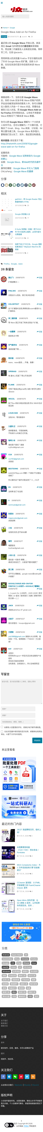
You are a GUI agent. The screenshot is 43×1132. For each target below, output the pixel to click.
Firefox (7, 264)
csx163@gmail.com (16, 459)
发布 (2, 1042)
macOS (5, 967)
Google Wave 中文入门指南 (26, 168)
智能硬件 (14, 984)
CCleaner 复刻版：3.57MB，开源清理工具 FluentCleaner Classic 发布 (29, 885)
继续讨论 (4, 1026)
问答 (30, 996)
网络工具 (31, 992)
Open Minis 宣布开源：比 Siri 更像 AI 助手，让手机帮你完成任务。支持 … (28, 903)
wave (20, 264)
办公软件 (34, 971)
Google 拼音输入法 (22, 214)
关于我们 (4, 1021)
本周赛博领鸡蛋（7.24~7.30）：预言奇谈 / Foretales (28, 850)
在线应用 (12, 975)
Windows (6, 971)
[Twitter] (27, 1076)
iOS (12, 963)
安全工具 (31, 975)
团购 (4, 975)
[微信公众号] (15, 1076)
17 (28, 218)
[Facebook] (3, 1076)
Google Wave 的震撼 (23, 171)
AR (26, 955)
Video (13, 967)
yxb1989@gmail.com (16, 636)
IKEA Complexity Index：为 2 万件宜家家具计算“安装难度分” (28, 867)
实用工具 (6, 980)
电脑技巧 (12, 988)
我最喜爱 (15, 980)
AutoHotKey (7, 959)
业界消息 (16, 971)
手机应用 (25, 980)
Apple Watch (17, 955)
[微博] (21, 1076)
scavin (24, 37)
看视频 (21, 988)
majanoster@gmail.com (17, 518)
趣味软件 (22, 996)
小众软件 (13, 1123)
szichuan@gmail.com (16, 505)
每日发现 (33, 984)
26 (32, 37)
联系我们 (4, 1023)
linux (34, 963)
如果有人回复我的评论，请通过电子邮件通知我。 (23, 727)
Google (4, 37)
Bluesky (27, 1085)
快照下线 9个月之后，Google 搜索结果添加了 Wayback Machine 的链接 (28, 246)
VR (20, 967)
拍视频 (5, 984)
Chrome (25, 959)
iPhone (26, 963)
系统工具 (22, 992)
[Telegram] (9, 1076)
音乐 (36, 996)
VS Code (27, 967)
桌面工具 (23, 984)
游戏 (4, 988)
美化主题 (6, 996)
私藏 (28, 988)
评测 (14, 996)
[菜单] (2, 3)
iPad (19, 963)
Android (6, 955)
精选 (14, 992)
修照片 (25, 971)
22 (28, 238)
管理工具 (6, 992)
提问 (2, 1053)
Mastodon (19, 1085)
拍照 (33, 980)
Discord (35, 1085)
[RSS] (33, 1076)
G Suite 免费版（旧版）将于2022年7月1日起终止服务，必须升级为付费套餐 (28, 231)
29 (28, 205)
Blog (17, 959)
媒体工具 (22, 975)
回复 (40, 278)
